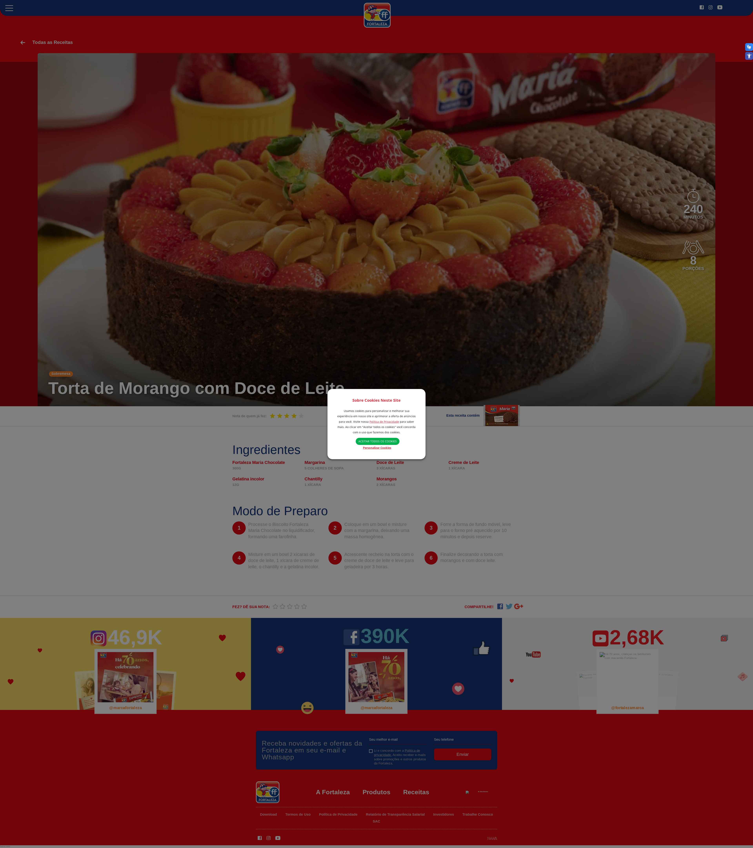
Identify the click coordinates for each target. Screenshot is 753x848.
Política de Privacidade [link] (384, 422)
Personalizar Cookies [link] (377, 448)
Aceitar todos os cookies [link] (377, 441)
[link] (749, 56)
